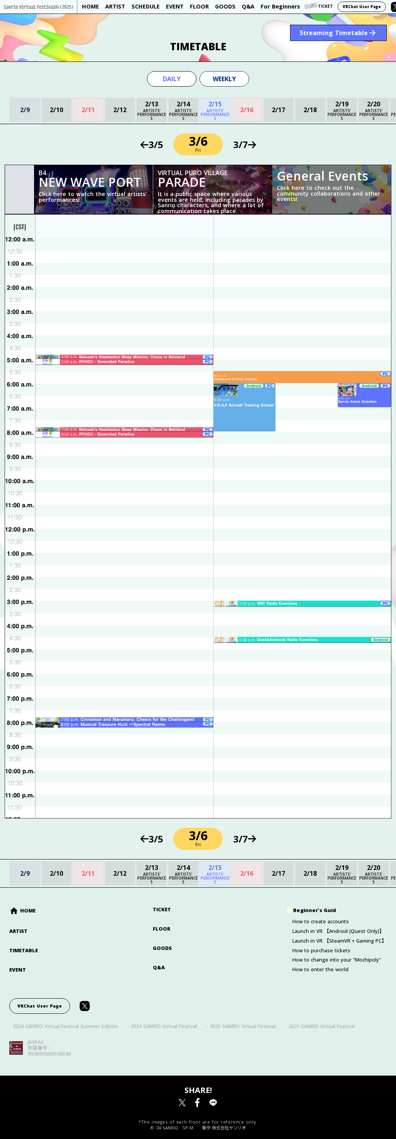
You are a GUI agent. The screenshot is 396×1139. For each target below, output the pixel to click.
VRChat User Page (362, 6)
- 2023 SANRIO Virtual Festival (241, 1026)
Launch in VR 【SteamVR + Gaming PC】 (339, 940)
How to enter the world (320, 969)
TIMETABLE (23, 950)
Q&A (159, 967)
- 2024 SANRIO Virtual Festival (162, 1026)
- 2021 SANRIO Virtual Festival (320, 1026)
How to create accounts (320, 921)
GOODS (162, 948)
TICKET (162, 909)
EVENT (17, 970)
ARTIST (18, 931)
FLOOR (161, 929)
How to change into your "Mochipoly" (336, 959)
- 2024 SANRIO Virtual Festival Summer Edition (63, 1026)
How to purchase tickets (321, 950)
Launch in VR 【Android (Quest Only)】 (338, 931)
